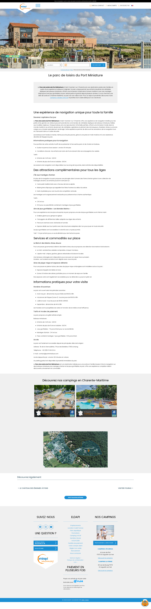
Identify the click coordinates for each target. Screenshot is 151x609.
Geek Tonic (85, 600)
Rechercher (97, 65)
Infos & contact (98, 6)
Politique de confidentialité (75, 560)
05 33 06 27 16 (124, 6)
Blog (72, 70)
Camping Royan (65, 70)
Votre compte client (75, 546)
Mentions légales (75, 558)
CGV (75, 562)
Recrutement (75, 551)
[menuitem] (132, 5)
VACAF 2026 (75, 541)
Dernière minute (75, 538)
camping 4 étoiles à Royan (59, 98)
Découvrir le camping (105, 558)
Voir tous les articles (75, 497)
